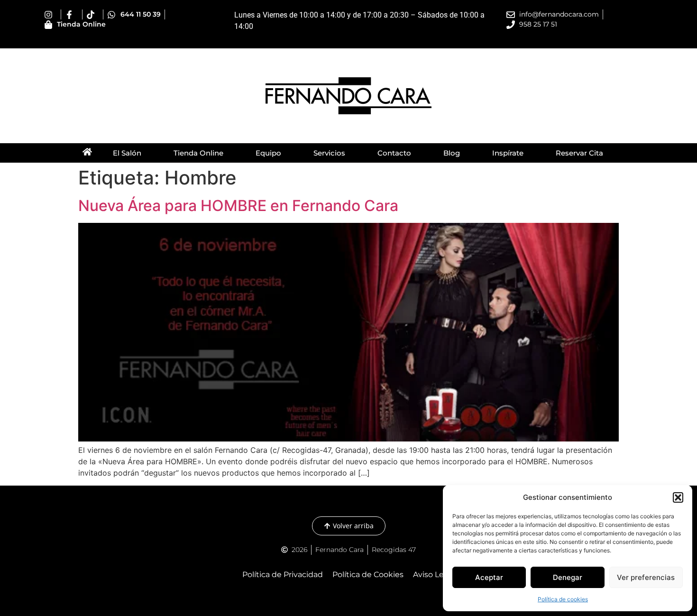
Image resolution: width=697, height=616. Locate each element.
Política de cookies (563, 599)
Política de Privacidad (282, 574)
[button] (678, 497)
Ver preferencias (646, 577)
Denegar (567, 577)
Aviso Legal (434, 574)
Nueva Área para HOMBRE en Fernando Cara (238, 205)
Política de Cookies (368, 574)
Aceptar (489, 577)
